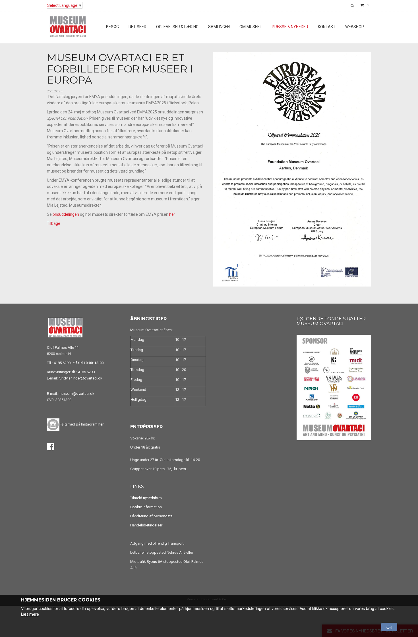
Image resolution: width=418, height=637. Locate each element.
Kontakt (327, 26)
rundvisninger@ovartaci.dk (80, 378)
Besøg (112, 26)
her (172, 214)
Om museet (250, 26)
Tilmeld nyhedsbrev (146, 498)
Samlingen (219, 26)
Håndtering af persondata (151, 516)
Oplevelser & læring (177, 26)
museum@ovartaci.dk (76, 393)
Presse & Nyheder (290, 26)
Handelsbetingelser (146, 525)
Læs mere (30, 614)
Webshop (354, 26)
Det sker (137, 26)
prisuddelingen (66, 214)
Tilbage (53, 223)
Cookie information (146, 507)
